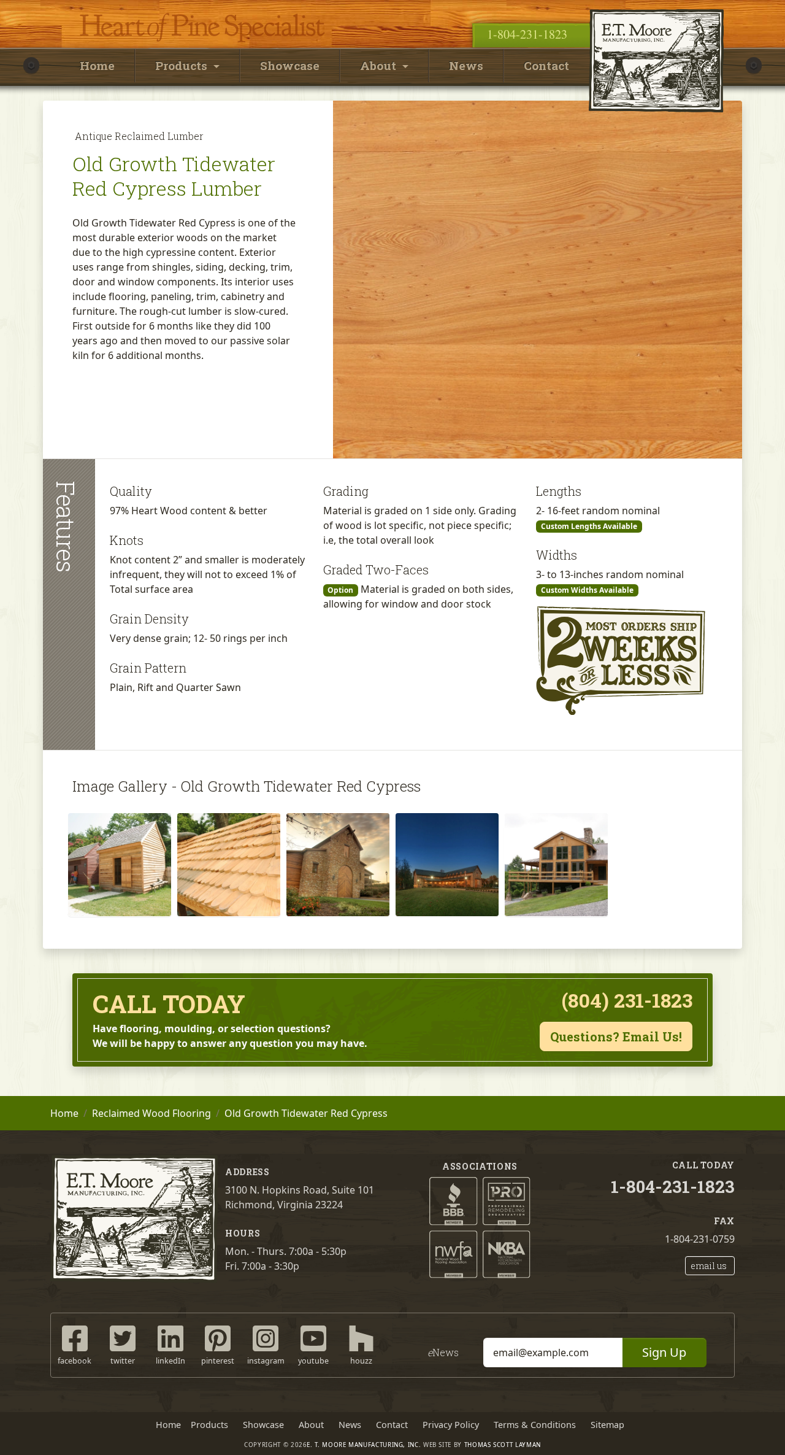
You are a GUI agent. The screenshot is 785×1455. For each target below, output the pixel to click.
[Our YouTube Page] (313, 1337)
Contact (546, 65)
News (466, 65)
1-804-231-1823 (527, 34)
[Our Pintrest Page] (217, 1337)
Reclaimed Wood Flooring (151, 1113)
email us (709, 1266)
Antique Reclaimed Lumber (139, 135)
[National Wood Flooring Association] (453, 1253)
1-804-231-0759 (700, 1239)
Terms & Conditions (535, 1424)
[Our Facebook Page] (75, 1337)
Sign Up (664, 1352)
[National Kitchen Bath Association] (507, 1253)
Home (97, 65)
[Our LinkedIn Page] (170, 1337)
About (311, 1424)
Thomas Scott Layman (502, 1445)
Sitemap (607, 1424)
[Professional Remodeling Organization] (507, 1200)
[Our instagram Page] (265, 1337)
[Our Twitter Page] (122, 1337)
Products (209, 1424)
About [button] (379, 65)
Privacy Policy (451, 1424)
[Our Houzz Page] (361, 1337)
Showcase (290, 65)
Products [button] (182, 65)
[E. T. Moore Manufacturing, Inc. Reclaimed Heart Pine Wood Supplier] (656, 9)
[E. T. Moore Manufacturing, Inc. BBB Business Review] (453, 1200)
